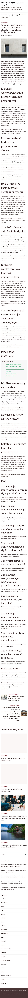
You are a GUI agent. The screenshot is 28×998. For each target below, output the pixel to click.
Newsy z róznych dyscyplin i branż (12, 4)
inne (2, 922)
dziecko (3, 914)
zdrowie (3, 979)
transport (3, 964)
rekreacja (3, 952)
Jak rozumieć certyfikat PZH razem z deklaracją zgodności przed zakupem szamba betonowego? (13, 877)
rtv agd (3, 956)
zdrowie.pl (4, 22)
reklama (3, 945)
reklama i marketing (6, 948)
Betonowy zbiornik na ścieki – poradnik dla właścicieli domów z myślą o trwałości (13, 871)
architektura (4, 899)
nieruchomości (5, 933)
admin (2, 35)
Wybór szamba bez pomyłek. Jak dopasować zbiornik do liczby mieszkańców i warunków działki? (13, 865)
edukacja (3, 918)
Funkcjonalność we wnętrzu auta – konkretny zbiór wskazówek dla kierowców (13, 888)
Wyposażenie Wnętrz (6, 975)
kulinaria (3, 925)
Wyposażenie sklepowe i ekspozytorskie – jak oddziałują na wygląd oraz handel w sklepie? (12, 882)
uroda (2, 968)
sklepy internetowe (6, 960)
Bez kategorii (4, 902)
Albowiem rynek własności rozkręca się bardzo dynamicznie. (14, 846)
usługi (2, 972)
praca (2, 937)
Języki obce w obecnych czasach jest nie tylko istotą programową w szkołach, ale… (14, 818)
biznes (2, 906)
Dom (2, 910)
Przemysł (3, 941)
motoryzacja (4, 929)
